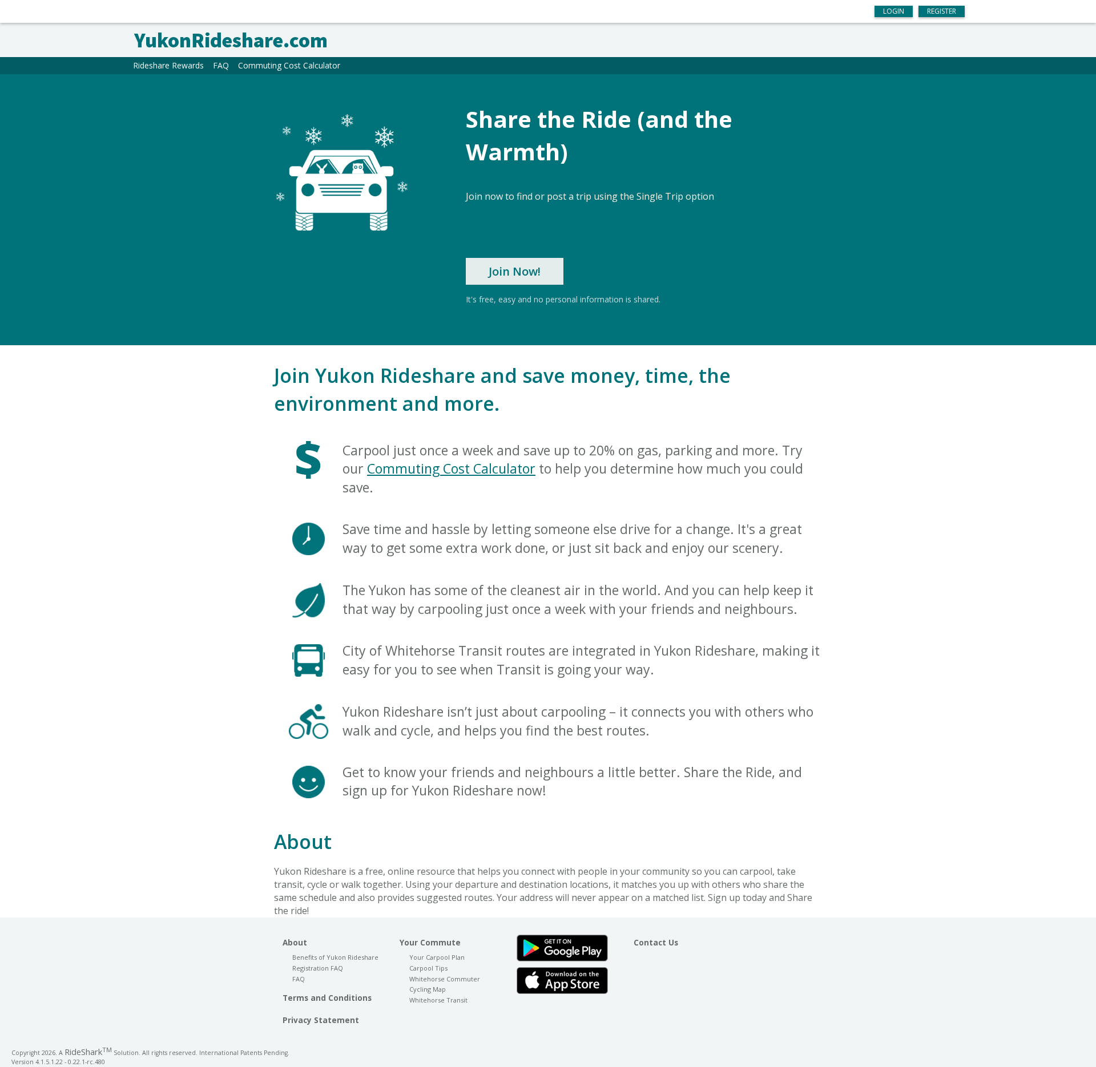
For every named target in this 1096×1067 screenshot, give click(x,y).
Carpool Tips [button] (428, 968)
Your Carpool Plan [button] (437, 957)
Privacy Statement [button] (321, 1020)
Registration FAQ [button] (317, 968)
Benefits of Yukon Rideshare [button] (335, 957)
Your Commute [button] (430, 942)
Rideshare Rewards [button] (168, 65)
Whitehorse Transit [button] (438, 1000)
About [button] (295, 942)
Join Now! (515, 271)
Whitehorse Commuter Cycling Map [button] (444, 984)
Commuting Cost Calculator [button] (289, 65)
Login (893, 11)
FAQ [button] (221, 65)
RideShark (88, 1051)
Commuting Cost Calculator (451, 468)
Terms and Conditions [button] (327, 998)
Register (941, 11)
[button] (548, 40)
